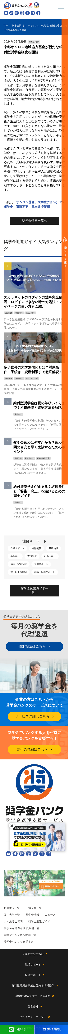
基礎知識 (53, 548)
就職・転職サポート (44, 572)
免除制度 (36, 548)
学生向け (15, 556)
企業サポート (17, 548)
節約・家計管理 (19, 564)
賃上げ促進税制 (19, 572)
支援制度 (32, 556)
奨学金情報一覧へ (34, 220)
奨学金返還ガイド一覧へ (34, 590)
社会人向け (50, 556)
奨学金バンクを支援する (65, 255)
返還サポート (41, 564)
